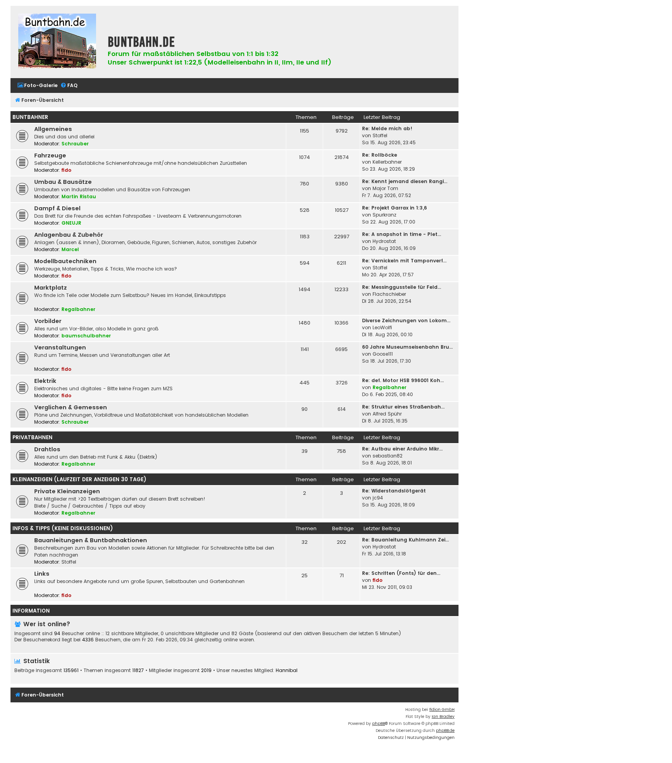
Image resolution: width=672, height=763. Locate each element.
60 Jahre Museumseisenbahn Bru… (407, 347)
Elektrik (45, 381)
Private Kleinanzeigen (67, 491)
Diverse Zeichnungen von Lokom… (406, 320)
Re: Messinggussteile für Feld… (401, 287)
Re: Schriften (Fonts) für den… (401, 573)
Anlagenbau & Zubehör (68, 235)
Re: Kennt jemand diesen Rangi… (404, 181)
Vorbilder (47, 321)
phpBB (378, 723)
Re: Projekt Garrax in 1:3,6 (394, 207)
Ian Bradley (443, 716)
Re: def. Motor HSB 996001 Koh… (403, 380)
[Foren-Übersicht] (57, 42)
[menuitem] (37, 85)
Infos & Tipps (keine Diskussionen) (62, 528)
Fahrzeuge (50, 155)
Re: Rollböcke (379, 155)
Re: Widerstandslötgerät (394, 490)
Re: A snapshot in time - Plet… (401, 234)
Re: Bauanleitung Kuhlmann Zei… (405, 539)
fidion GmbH (442, 709)
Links (41, 574)
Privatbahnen (32, 437)
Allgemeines (53, 129)
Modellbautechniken (65, 261)
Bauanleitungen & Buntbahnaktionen (90, 540)
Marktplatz (50, 288)
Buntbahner (30, 117)
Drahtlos (47, 449)
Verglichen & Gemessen (70, 407)
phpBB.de (445, 730)
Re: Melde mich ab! (387, 128)
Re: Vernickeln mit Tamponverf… (404, 260)
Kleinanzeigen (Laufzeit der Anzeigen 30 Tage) (79, 479)
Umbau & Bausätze (63, 182)
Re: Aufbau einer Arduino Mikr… (402, 448)
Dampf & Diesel (57, 208)
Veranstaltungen (60, 347)
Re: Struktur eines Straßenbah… (403, 406)
